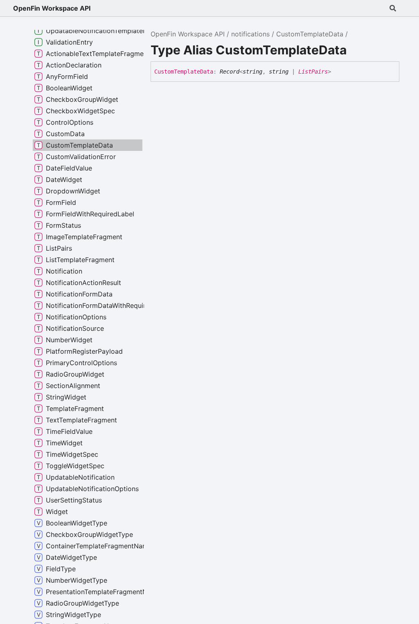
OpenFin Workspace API (51, 8)
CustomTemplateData (309, 34)
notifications (250, 34)
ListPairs (313, 71)
